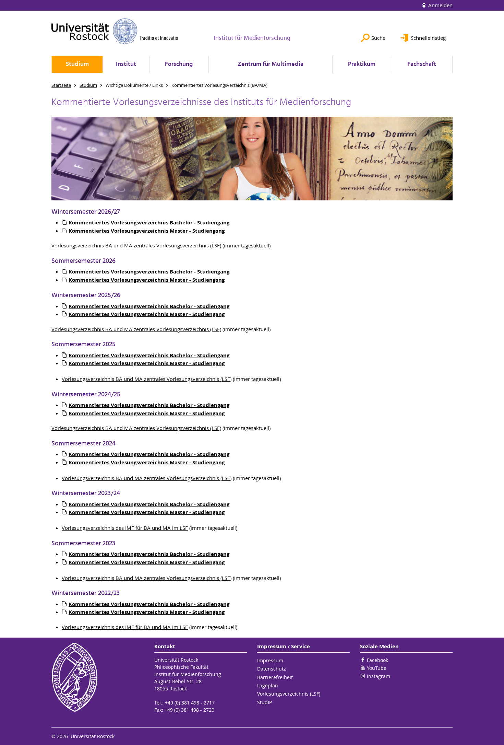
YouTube (376, 668)
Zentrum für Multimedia (270, 64)
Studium (77, 64)
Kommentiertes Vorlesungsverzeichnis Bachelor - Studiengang (149, 405)
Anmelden (440, 5)
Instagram (378, 676)
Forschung (179, 64)
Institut (126, 64)
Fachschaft (421, 64)
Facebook (377, 660)
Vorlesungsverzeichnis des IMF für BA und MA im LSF (125, 527)
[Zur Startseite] (114, 31)
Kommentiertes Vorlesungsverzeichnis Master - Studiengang (147, 413)
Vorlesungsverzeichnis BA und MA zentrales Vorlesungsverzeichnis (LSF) (136, 245)
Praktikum (361, 64)
